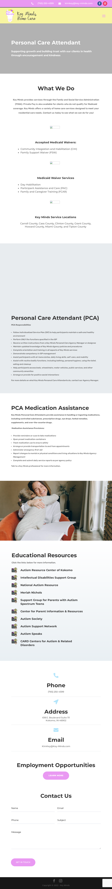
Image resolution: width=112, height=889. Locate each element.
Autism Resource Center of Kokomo (46, 570)
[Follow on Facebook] (99, 3)
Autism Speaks (31, 633)
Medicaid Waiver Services (55, 178)
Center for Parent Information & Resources (51, 611)
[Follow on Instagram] (105, 3)
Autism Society (31, 618)
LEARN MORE (56, 775)
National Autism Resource (39, 585)
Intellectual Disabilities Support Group (48, 577)
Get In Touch (23, 862)
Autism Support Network (38, 626)
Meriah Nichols (31, 592)
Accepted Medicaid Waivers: (55, 142)
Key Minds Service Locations (55, 217)
